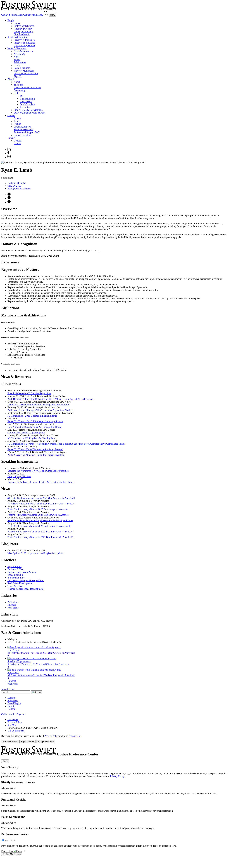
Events (17, 59)
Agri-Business (14, 566)
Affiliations (10, 308)
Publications (20, 62)
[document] (114, 801)
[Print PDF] (9, 198)
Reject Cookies (27, 741)
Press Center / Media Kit (26, 73)
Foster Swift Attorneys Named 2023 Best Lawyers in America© (38, 526)
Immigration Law (16, 577)
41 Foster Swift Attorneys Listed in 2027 (41, 498)
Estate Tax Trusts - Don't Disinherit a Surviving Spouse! (35, 449)
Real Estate (13, 607)
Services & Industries (17, 37)
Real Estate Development (19, 583)
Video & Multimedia (24, 70)
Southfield (12, 700)
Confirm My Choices (11, 854)
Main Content (24, 14)
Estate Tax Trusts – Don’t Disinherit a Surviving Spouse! (35, 421)
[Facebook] (8, 153)
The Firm (18, 84)
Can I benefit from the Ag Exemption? (26, 432)
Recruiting (25, 107)
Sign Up (18, 76)
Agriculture (13, 602)
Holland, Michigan (16, 183)
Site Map (11, 725)
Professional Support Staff (26, 132)
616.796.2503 (14, 185)
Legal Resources (22, 68)
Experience (10, 262)
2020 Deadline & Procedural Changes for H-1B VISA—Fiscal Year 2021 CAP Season (50, 399)
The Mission (26, 101)
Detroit (10, 706)
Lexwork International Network (29, 112)
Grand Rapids (14, 703)
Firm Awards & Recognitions (28, 110)
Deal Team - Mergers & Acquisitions (25, 580)
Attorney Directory (23, 28)
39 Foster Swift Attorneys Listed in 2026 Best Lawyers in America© (41, 503)
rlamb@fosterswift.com (19, 188)
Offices (17, 143)
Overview (9, 209)
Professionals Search (24, 26)
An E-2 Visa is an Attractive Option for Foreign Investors (35, 455)
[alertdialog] (114, 801)
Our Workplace (27, 104)
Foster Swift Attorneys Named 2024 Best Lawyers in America (38, 514)
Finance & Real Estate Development (25, 589)
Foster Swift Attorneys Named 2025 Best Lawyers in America (38, 509)
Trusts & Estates (15, 586)
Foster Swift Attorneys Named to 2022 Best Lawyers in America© (40, 531)
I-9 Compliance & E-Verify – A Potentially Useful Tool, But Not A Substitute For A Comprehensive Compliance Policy (66, 443)
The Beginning (27, 98)
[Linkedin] (9, 149)
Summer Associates (23, 129)
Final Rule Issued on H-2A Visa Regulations (29, 393)
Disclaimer (12, 719)
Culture (17, 124)
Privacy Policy (14, 722)
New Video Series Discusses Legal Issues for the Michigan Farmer (40, 520)
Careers (11, 115)
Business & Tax (15, 569)
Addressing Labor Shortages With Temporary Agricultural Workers (40, 410)
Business (11, 605)
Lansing (11, 697)
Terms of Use (74, 736)
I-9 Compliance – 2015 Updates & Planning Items (32, 415)
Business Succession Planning (22, 572)
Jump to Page (7, 689)
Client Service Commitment (27, 87)
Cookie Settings (9, 14)
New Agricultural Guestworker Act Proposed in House (34, 427)
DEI (16, 93)
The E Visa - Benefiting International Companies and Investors (38, 404)
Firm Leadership (22, 34)
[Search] (46, 14)
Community (19, 90)
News (16, 56)
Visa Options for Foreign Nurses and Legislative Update (35, 553)
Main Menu (37, 14)
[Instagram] (9, 157)
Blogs (16, 65)
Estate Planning (15, 575)
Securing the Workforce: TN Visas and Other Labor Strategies (38, 470)
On (6, 840)
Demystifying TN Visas (19, 476)
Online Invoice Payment (13, 714)
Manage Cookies (10, 741)
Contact (11, 138)
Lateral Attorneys (22, 126)
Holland (11, 709)
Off (14, 840)
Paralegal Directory (23, 31)
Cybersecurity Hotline (24, 45)
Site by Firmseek (15, 730)
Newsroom (19, 54)
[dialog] (114, 739)
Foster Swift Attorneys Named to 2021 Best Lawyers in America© (40, 537)
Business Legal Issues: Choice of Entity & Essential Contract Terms (40, 482)
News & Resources (16, 48)
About (10, 79)
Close (5, 761)
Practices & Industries (24, 42)
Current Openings (22, 135)
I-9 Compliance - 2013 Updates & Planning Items (31, 438)
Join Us (17, 121)
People (10, 20)
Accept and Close (46, 741)
